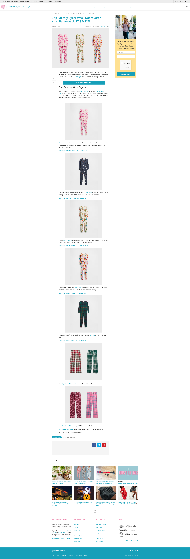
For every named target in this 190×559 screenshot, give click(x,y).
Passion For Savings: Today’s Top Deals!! (128, 483)
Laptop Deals (77, 530)
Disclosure (71, 555)
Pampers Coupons (100, 533)
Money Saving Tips (62, 532)
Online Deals (57, 13)
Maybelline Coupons (101, 524)
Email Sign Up (64, 555)
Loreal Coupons (100, 535)
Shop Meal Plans (14, 1)
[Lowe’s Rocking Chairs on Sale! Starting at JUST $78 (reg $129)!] (62, 473)
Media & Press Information (131, 540)
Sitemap (85, 555)
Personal (120, 481)
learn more (103, 26)
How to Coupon (34, 1)
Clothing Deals (66, 437)
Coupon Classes (42, 1)
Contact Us (62, 538)
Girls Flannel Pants (68, 426)
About (53, 555)
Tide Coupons (99, 527)
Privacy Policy (79, 555)
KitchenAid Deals (78, 535)
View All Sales (77, 541)
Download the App (6, 1)
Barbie (61, 143)
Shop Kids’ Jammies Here (83, 83)
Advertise (69, 538)
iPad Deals (76, 524)
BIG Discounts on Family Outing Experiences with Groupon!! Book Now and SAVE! (61, 504)
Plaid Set (92, 335)
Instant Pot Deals (78, 533)
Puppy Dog (77, 287)
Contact (58, 555)
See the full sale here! (66, 429)
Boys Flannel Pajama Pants (70, 384)
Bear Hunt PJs (67, 240)
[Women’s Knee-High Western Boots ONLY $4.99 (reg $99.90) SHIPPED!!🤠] (128, 493)
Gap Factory (84, 91)
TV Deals (76, 527)
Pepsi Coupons (99, 538)
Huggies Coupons (100, 530)
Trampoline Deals (78, 538)
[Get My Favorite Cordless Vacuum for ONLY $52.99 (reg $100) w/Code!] (106, 473)
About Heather (55, 538)
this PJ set (89, 192)
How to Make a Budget (24, 1)
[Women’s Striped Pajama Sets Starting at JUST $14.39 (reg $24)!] (84, 473)
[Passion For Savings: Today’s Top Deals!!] (128, 473)
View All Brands (99, 541)
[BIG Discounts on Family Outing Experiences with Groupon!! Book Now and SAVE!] (62, 493)
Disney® (78, 77)
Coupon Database (57, 1)
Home (53, 13)
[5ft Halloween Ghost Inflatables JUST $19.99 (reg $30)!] (84, 493)
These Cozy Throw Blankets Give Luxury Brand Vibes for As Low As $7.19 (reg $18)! (105, 504)
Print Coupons (49, 1)
